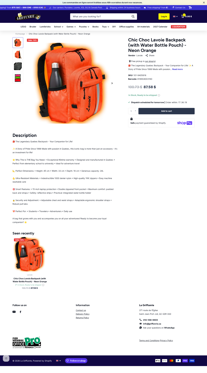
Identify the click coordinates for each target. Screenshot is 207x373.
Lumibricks (45, 26)
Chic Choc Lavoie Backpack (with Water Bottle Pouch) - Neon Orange (30, 280)
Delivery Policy (82, 314)
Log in (164, 16)
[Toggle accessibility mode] (190, 8)
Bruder (33, 26)
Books (95, 26)
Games (70, 26)
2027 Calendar (160, 26)
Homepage (20, 34)
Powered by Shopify (42, 361)
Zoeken (133, 16)
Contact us (81, 310)
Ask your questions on (159, 327)
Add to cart (166, 111)
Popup (159, 95)
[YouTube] (14, 312)
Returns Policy (82, 317)
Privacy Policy (166, 340)
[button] (136, 109)
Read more (177, 69)
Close (204, 2)
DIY (114, 26)
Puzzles (83, 26)
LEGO (23, 26)
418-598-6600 (150, 320)
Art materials (143, 26)
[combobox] (103, 16)
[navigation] (18, 42)
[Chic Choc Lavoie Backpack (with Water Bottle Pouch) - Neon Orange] (30, 254)
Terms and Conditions (149, 340)
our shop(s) (150, 61)
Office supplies (126, 26)
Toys (104, 26)
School (57, 26)
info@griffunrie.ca (152, 324)
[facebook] (20, 312)
